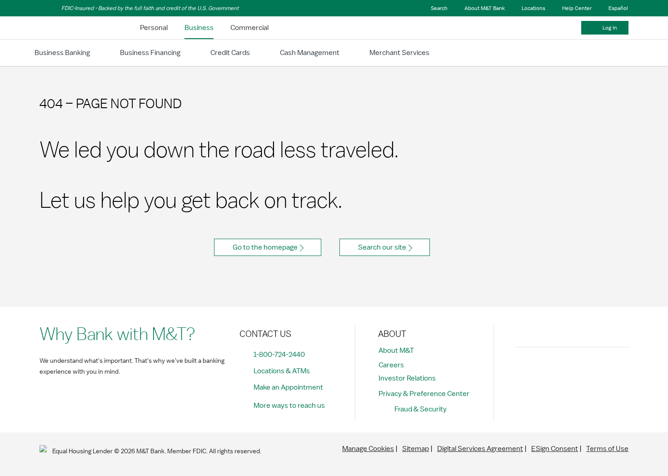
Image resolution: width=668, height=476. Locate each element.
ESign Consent (554, 448)
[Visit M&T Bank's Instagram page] (544, 369)
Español (618, 8)
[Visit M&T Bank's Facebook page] (524, 369)
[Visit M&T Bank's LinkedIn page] (585, 369)
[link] (154, 28)
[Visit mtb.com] (63, 28)
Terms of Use (607, 448)
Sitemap (415, 448)
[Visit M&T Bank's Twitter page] (565, 369)
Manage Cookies (368, 448)
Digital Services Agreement (480, 448)
